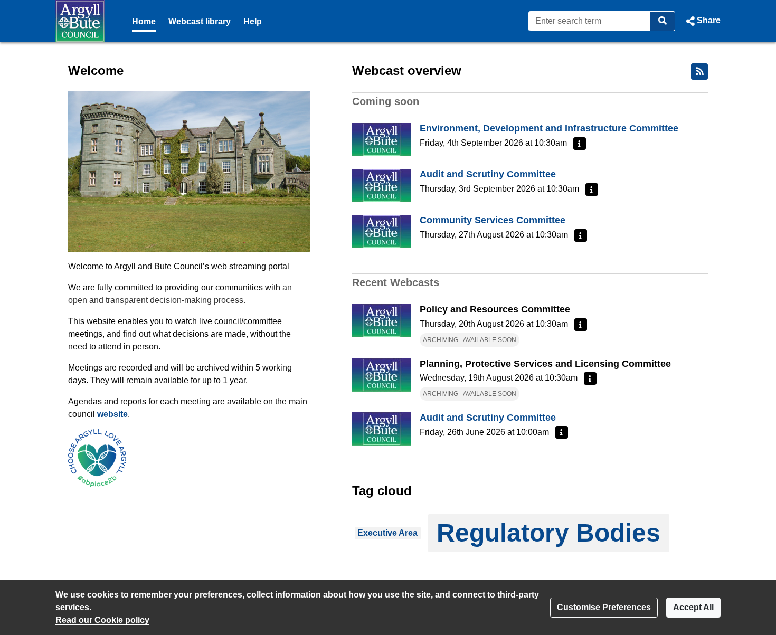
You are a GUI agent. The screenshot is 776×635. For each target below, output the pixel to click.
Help (252, 21)
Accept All (693, 607)
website (112, 414)
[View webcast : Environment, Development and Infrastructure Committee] (381, 139)
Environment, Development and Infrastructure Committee (549, 128)
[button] (702, 21)
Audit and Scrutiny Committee (488, 174)
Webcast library (199, 21)
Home (144, 21)
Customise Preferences (604, 607)
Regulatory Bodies (548, 533)
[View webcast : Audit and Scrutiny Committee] (381, 185)
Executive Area (387, 532)
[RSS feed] (699, 71)
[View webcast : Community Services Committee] (381, 230)
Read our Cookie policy (102, 619)
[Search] (662, 21)
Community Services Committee (492, 220)
